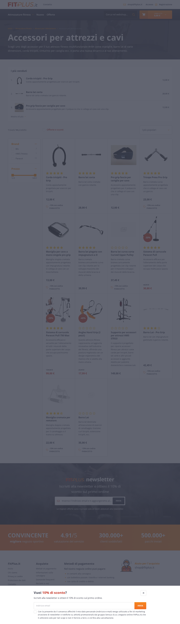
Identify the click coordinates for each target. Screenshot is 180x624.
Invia (140, 605)
